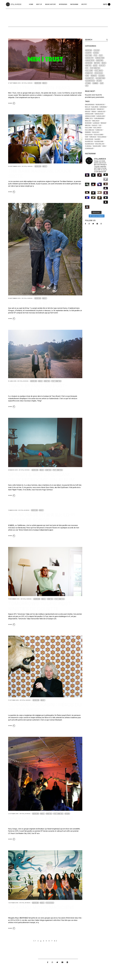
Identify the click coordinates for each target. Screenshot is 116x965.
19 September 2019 (14, 298)
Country (88, 52)
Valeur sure (97, 146)
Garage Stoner (90, 116)
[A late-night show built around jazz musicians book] (99, 197)
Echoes (96, 52)
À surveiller (89, 148)
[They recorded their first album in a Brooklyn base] (99, 192)
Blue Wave (95, 106)
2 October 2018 (13, 813)
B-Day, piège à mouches (37, 303)
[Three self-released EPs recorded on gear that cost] (99, 184)
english (87, 111)
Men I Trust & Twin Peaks (39, 87)
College (96, 50)
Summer (95, 83)
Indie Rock (95, 120)
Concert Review (90, 109)
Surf (101, 83)
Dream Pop (100, 109)
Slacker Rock (90, 80)
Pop (87, 68)
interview (89, 63)
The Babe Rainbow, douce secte (39, 173)
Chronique (103, 106)
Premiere (88, 132)
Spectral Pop (99, 143)
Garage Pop (89, 58)
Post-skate (97, 127)
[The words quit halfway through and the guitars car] (87, 175)
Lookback (96, 122)
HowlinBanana (99, 118)
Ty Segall (88, 146)
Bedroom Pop (100, 104)
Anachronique (89, 104)
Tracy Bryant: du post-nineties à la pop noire (37, 388)
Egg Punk (89, 55)
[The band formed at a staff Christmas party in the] (87, 197)
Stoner (88, 83)
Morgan (103, 122)
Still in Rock (27, 83)
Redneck (94, 75)
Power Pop (89, 73)
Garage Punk (100, 58)
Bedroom (38, 83)
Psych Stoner (98, 134)
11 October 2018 (13, 700)
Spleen (67, 813)
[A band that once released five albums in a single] (105, 188)
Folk (95, 55)
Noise (95, 65)
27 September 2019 (14, 83)
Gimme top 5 (89, 118)
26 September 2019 (14, 166)
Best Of (87, 106)
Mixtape (97, 63)
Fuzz (100, 55)
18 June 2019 (12, 381)
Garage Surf (101, 116)
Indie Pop (88, 120)
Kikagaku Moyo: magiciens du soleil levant (41, 910)
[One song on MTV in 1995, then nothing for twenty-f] (93, 192)
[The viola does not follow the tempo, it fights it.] (87, 184)
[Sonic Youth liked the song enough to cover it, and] (93, 175)
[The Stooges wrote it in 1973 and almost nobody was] (105, 179)
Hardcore (99, 60)
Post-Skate (99, 70)
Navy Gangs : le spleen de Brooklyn (40, 821)
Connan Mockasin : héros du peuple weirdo (45, 707)
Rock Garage (102, 136)
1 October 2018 (13, 902)
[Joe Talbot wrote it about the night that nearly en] (87, 192)
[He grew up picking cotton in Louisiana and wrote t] (93, 184)
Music (45, 83)
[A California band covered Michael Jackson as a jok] (99, 175)
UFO (87, 85)
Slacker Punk (100, 78)
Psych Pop (95, 132)
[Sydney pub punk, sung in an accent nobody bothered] (105, 184)
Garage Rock (90, 60)
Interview (88, 122)
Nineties (47, 381)
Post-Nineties (56, 381)
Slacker (101, 75)
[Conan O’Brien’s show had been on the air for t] (105, 193)
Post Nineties (89, 129)
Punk (87, 75)
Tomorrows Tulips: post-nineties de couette (40, 606)
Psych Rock (50, 902)
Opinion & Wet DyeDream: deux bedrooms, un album (41, 477)
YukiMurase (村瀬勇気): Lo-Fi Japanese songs (41, 517)
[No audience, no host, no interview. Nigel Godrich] (105, 174)
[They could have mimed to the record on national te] (87, 207)
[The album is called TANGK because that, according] (105, 197)
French (94, 111)
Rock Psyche (89, 139)
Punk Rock (93, 136)
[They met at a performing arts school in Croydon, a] (93, 197)
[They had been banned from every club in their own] (105, 202)
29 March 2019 (13, 470)
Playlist (102, 65)
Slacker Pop (90, 78)
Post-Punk (89, 70)
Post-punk (88, 127)
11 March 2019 (12, 510)
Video (104, 146)
